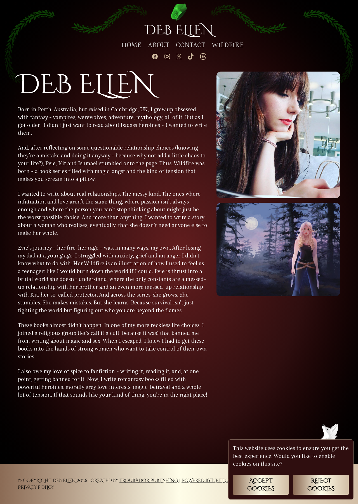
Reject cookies (321, 484)
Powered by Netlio (205, 480)
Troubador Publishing (149, 480)
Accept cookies (260, 484)
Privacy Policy (36, 487)
